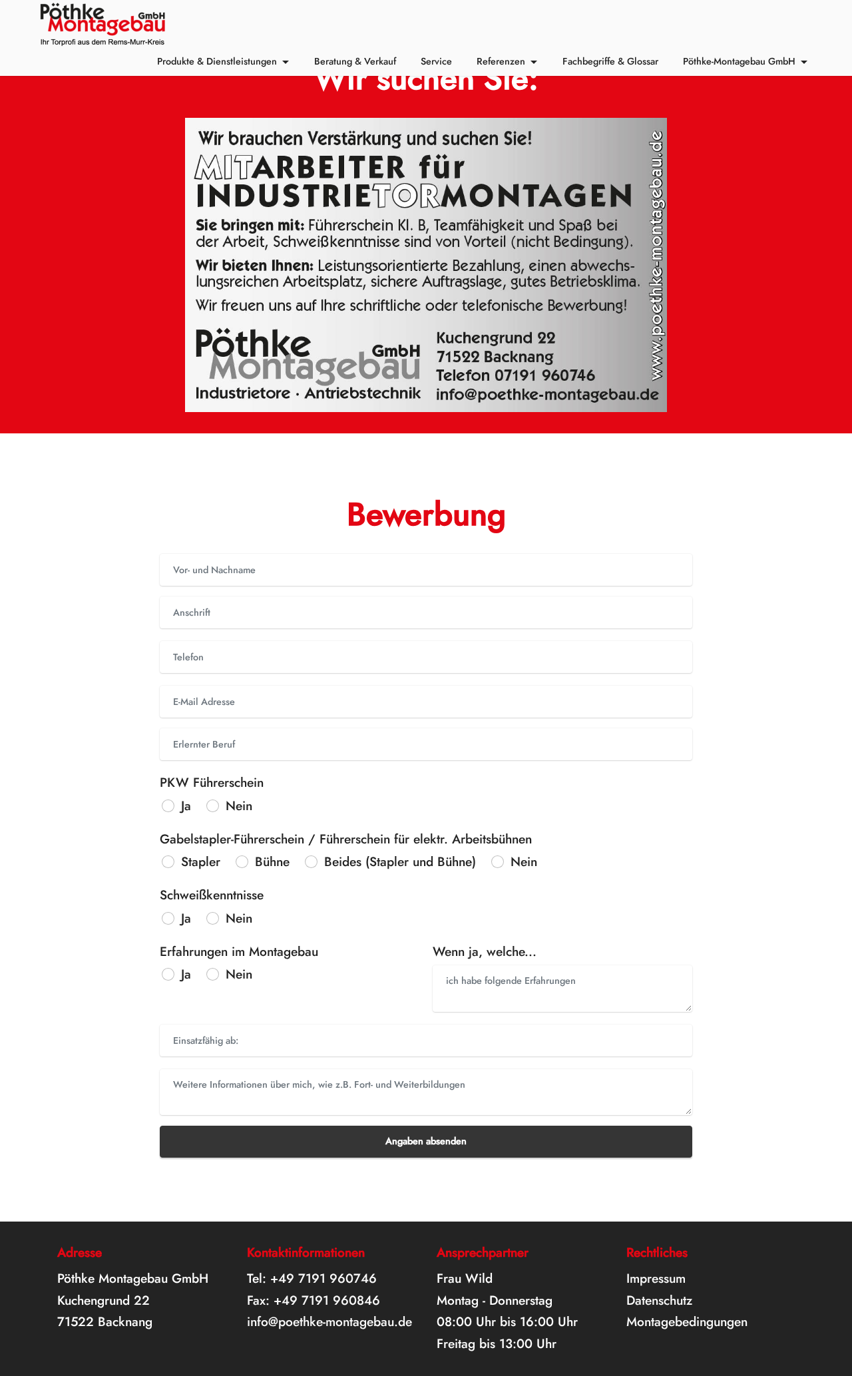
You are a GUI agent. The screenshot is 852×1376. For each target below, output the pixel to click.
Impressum (656, 1278)
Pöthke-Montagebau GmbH (739, 61)
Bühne (272, 861)
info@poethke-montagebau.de (329, 1321)
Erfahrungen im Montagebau (239, 951)
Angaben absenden (426, 1141)
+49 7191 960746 (323, 1278)
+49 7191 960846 (327, 1300)
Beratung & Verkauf (355, 61)
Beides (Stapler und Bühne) (400, 861)
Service (436, 61)
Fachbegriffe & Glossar (610, 61)
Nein (239, 805)
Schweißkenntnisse (212, 894)
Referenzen (501, 61)
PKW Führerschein (212, 782)
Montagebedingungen (686, 1321)
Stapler (200, 861)
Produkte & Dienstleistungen (217, 61)
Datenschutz (659, 1300)
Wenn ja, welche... (484, 951)
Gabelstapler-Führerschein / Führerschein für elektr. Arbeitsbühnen (346, 838)
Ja (186, 805)
